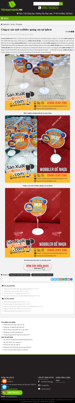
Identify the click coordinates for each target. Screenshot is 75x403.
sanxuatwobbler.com (7, 38)
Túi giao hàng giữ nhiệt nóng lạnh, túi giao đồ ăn (16, 334)
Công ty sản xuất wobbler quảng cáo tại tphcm (15, 349)
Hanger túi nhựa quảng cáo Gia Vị (13, 302)
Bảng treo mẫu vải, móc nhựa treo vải (14, 308)
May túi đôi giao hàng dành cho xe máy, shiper (15, 329)
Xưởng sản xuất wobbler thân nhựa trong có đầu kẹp (18, 289)
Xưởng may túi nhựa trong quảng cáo (13, 332)
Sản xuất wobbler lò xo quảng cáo (13, 293)
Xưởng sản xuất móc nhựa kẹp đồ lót (13, 311)
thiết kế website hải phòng (47, 401)
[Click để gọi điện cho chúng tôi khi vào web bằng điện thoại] (4, 392)
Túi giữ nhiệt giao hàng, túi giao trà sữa (13, 324)
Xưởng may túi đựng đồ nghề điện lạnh (13, 327)
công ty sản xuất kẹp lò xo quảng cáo (42, 275)
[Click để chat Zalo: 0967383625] (4, 386)
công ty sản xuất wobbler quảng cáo (19, 275)
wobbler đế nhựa (54, 45)
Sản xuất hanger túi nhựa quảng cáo (13, 304)
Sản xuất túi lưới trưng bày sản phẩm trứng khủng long (18, 295)
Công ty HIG (36, 401)
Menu (6, 18)
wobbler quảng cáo (68, 38)
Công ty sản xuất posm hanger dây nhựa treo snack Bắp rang (20, 306)
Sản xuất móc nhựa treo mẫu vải (12, 291)
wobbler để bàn (32, 41)
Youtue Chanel (45, 389)
